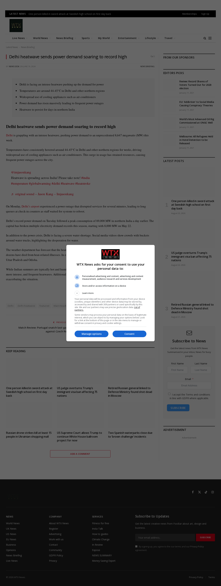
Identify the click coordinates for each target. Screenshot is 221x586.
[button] (110, 293)
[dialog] (110, 293)
